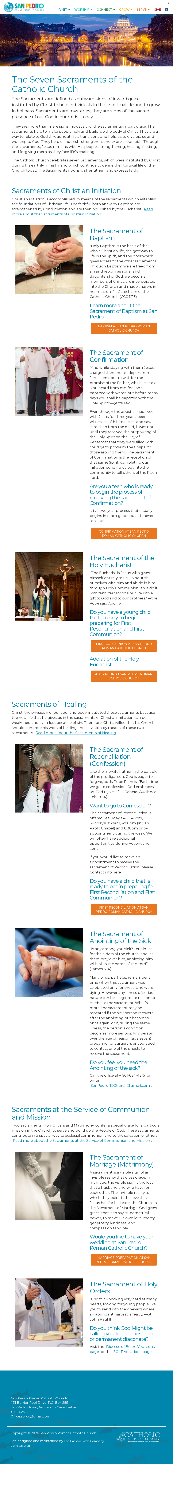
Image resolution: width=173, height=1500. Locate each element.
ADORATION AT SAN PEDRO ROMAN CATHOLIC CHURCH (124, 676)
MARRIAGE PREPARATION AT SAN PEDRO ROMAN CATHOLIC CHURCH (124, 1260)
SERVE (142, 9)
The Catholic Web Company (84, 1441)
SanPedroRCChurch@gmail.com (120, 1085)
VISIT (63, 9)
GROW (124, 9)
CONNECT (105, 9)
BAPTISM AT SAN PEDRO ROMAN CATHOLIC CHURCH (124, 328)
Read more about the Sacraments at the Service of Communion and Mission (81, 1140)
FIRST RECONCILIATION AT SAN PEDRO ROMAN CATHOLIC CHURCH (124, 910)
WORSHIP (82, 9)
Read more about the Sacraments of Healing (76, 733)
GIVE (157, 9)
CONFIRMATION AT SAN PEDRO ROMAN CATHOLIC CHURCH (124, 534)
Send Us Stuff (20, 1445)
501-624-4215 (133, 1075)
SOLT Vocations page (133, 1352)
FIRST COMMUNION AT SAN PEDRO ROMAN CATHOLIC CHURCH (124, 646)
